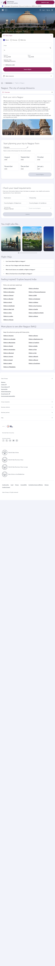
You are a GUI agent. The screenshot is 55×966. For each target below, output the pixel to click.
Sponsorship (4, 389)
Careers (3, 384)
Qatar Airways (4, 378)
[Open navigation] (52, 10)
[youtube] (13, 440)
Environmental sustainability (8, 396)
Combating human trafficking (36, 484)
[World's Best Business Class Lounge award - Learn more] (4, 467)
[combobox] (14, 147)
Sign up (48, 10)
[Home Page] (2, 83)
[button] (27, 92)
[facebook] (3, 440)
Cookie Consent (6, 487)
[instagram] (17, 440)
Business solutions (5, 407)
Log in (43, 10)
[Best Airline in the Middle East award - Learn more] (4, 474)
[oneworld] (6, 10)
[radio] (11, 157)
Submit (28, 214)
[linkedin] (10, 440)
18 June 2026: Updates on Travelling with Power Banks (19, 6)
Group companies (5, 401)
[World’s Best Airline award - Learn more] (4, 452)
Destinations (9, 83)
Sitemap (47, 484)
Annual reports (4, 393)
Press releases (4, 386)
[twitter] (7, 440)
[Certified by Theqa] (7, 427)
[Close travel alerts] (52, 6)
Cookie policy (5, 484)
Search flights (40, 174)
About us (3, 382)
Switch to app (45, 2)
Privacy (17, 484)
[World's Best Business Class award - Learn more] (4, 459)
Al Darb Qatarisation (6, 391)
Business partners (5, 412)
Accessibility (24, 484)
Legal (12, 484)
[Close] (1, 2)
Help (2, 417)
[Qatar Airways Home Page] (3, 10)
